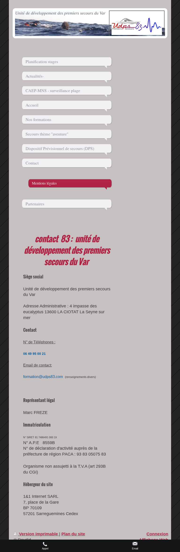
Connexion (157, 534)
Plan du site (73, 534)
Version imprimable (38, 534)
